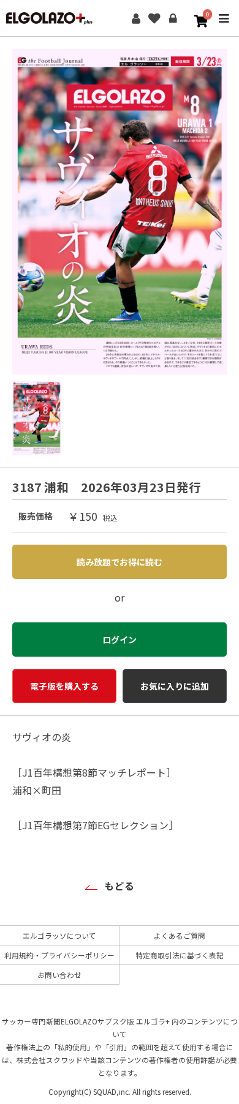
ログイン (173, 18)
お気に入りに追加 (174, 686)
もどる (119, 885)
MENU (223, 26)
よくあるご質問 (179, 935)
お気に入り (154, 18)
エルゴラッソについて (59, 935)
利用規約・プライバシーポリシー (59, 955)
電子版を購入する (64, 686)
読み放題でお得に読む (119, 562)
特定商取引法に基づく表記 (179, 955)
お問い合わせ (59, 974)
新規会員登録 (136, 18)
